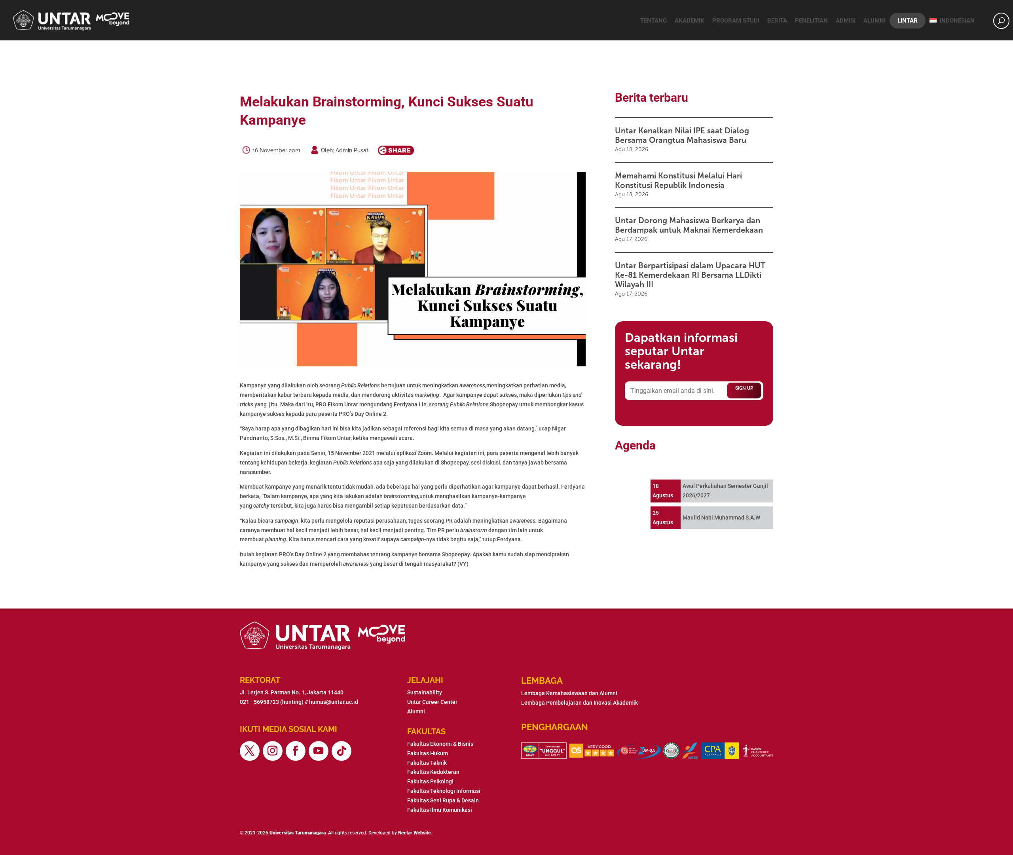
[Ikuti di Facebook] (295, 751)
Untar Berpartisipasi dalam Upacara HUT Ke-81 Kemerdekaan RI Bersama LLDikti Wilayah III (690, 275)
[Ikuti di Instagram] (273, 751)
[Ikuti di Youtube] (318, 751)
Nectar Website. (415, 833)
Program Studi (735, 20)
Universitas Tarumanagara (297, 833)
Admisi (846, 20)
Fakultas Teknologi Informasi (443, 791)
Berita (777, 20)
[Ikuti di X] (250, 751)
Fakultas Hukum (427, 753)
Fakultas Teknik (427, 763)
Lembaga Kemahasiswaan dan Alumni (569, 693)
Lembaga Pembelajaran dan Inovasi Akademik (579, 703)
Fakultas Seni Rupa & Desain (443, 800)
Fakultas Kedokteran (433, 772)
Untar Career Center (432, 702)
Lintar (907, 20)
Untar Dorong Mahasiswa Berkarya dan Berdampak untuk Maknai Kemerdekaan (689, 225)
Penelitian (811, 20)
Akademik (689, 20)
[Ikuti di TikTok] (341, 751)
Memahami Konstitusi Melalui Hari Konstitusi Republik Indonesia (678, 180)
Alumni (874, 20)
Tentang (653, 20)
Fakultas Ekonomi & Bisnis (440, 744)
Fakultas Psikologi (430, 781)
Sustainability (424, 692)
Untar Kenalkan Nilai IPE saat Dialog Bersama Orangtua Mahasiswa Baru (682, 135)
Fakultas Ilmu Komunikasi (439, 810)
